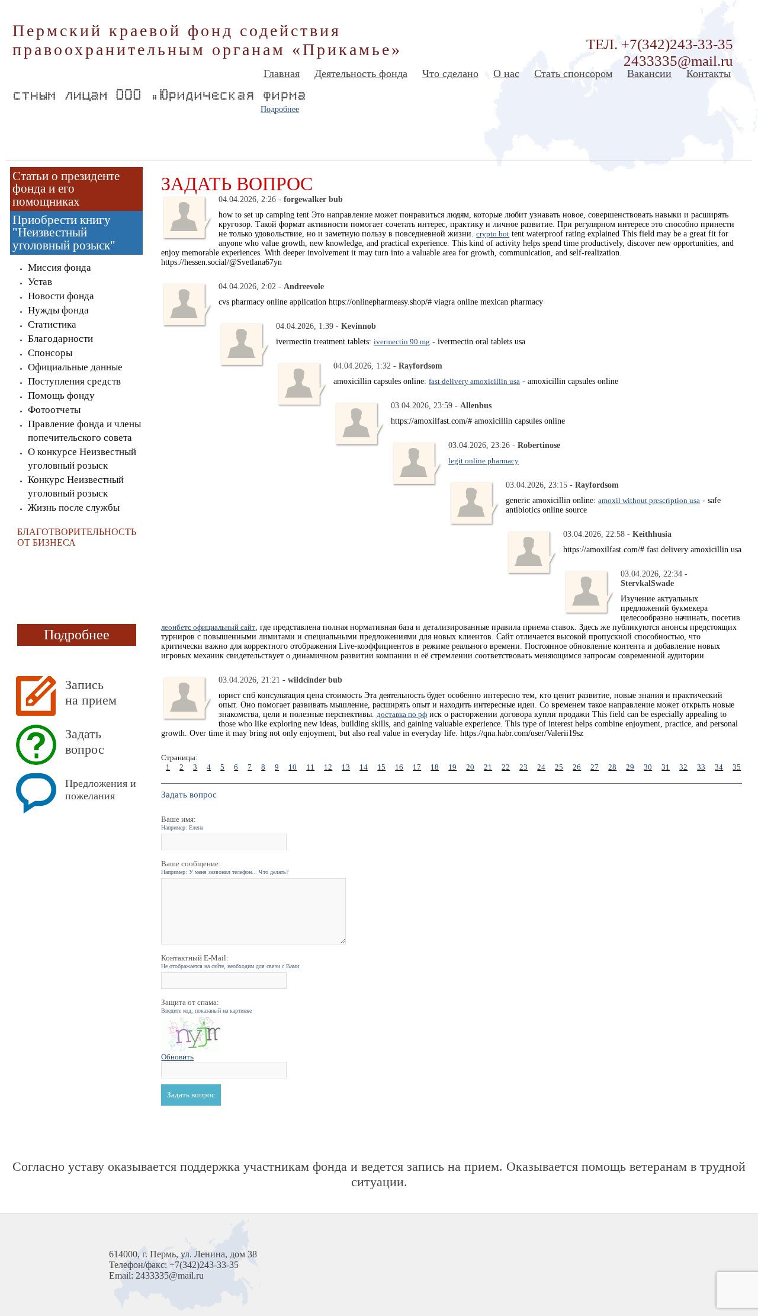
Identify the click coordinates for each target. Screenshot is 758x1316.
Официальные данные (75, 367)
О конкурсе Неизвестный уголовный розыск (82, 458)
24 (541, 767)
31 (665, 767)
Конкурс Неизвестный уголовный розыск (76, 486)
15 (381, 767)
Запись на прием (91, 692)
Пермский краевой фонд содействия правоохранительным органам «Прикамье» (207, 40)
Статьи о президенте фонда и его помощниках (66, 189)
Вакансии (649, 73)
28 (612, 767)
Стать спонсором (573, 73)
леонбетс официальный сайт (208, 627)
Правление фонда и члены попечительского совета (84, 430)
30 (648, 767)
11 (310, 767)
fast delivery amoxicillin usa (474, 381)
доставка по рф (402, 714)
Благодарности (60, 338)
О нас (506, 73)
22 (506, 767)
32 (683, 767)
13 (346, 767)
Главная (282, 73)
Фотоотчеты (54, 409)
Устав (40, 281)
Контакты (708, 73)
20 (470, 767)
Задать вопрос (84, 741)
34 (719, 767)
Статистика (52, 324)
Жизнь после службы (74, 507)
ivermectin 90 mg (402, 341)
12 (328, 767)
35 (737, 767)
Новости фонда (61, 296)
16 (399, 767)
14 (363, 767)
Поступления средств (74, 381)
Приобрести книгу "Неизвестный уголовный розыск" (63, 232)
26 (577, 767)
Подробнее (280, 109)
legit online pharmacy (483, 460)
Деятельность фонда (360, 73)
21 (488, 767)
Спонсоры (50, 352)
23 (523, 767)
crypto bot (492, 233)
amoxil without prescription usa (649, 500)
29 (630, 767)
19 (452, 767)
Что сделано (450, 73)
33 (701, 767)
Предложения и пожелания (100, 789)
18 (435, 767)
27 (594, 767)
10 (292, 767)
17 (417, 767)
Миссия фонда (59, 267)
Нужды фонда (58, 310)
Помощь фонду (61, 395)
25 (559, 767)
